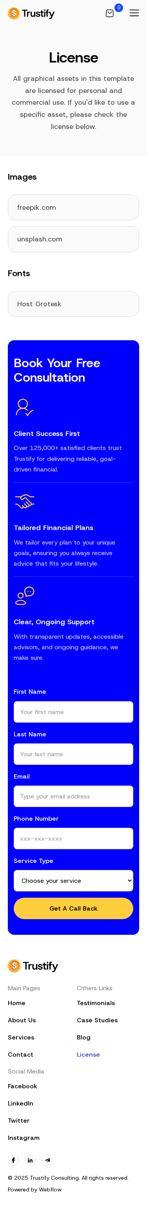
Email (22, 776)
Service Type (33, 861)
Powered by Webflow (35, 1189)
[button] (134, 13)
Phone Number (36, 818)
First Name (30, 692)
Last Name (30, 734)
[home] (31, 13)
